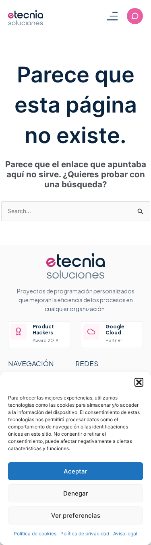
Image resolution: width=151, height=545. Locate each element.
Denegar (75, 493)
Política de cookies (35, 534)
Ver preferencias (75, 515)
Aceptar (75, 471)
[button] (139, 382)
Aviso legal (125, 534)
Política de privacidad (84, 534)
